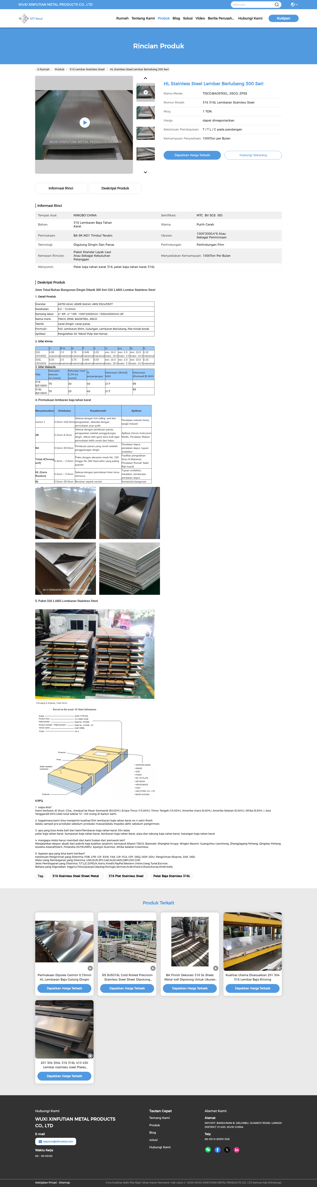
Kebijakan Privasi (46, 1182)
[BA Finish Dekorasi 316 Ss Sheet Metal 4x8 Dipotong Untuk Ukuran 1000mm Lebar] (190, 941)
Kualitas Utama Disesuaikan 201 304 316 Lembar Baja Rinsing (253, 977)
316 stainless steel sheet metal (75, 876)
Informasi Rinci (61, 188)
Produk (164, 18)
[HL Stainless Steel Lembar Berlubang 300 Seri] (84, 125)
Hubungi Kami (250, 18)
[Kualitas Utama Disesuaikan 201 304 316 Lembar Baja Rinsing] (252, 941)
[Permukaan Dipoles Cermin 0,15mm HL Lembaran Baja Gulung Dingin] (64, 941)
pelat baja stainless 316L (171, 876)
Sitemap (64, 1182)
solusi (188, 18)
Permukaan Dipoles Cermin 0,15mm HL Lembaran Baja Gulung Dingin (64, 977)
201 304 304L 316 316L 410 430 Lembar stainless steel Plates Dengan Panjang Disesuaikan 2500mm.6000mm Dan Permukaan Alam (64, 1065)
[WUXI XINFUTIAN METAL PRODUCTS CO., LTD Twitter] (227, 1150)
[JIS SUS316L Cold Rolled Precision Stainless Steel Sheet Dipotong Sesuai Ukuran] (127, 941)
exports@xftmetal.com (58, 1141)
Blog (176, 18)
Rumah (122, 18)
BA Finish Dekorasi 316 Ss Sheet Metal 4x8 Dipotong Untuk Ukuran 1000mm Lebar (189, 977)
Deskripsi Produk (115, 188)
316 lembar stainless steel (87, 69)
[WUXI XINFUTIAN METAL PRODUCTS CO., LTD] (38, 18)
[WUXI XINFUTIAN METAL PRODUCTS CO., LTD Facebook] (217, 1150)
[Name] (277, 4)
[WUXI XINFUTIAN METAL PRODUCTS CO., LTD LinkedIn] (236, 1150)
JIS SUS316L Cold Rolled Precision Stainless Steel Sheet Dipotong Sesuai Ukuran (127, 977)
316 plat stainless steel (126, 876)
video (200, 18)
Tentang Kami (143, 18)
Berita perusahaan (221, 18)
